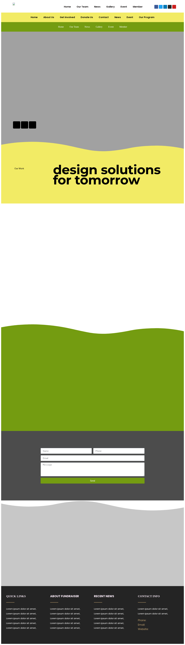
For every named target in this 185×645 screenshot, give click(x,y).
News (97, 6)
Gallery (110, 6)
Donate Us (87, 17)
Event (124, 6)
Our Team (82, 6)
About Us (48, 17)
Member (138, 6)
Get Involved (67, 17)
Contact (104, 17)
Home (67, 6)
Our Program (146, 17)
